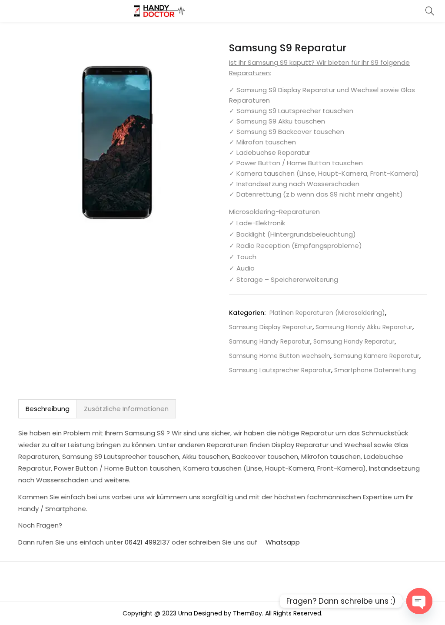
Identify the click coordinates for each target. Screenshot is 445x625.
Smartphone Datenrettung (375, 370)
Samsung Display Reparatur (270, 327)
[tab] (47, 408)
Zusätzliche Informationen (126, 408)
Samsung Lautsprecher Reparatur (280, 370)
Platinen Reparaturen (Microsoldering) (327, 312)
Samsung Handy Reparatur (269, 341)
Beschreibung (48, 408)
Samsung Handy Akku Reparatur (363, 327)
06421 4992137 (147, 542)
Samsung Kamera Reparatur (376, 355)
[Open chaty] (419, 601)
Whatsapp (282, 542)
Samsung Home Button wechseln (279, 355)
